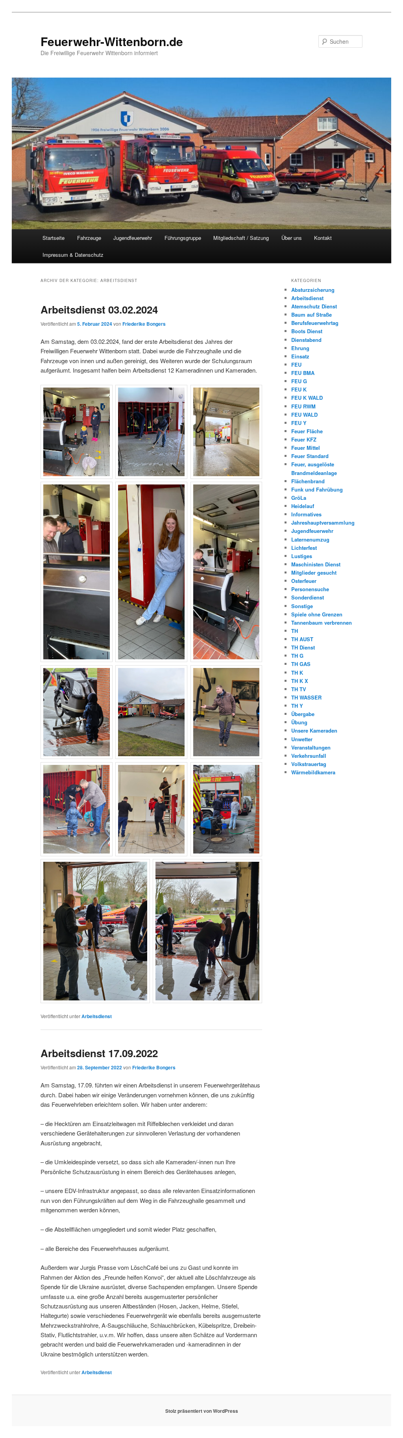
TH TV (298, 689)
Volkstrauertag (308, 764)
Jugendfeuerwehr (132, 237)
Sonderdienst (307, 597)
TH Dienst (303, 647)
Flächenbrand (308, 481)
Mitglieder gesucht (313, 572)
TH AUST (302, 639)
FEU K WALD (307, 397)
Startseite (54, 237)
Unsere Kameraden (314, 730)
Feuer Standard (310, 456)
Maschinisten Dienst (315, 564)
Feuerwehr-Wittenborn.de (112, 41)
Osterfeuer (303, 580)
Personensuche (310, 589)
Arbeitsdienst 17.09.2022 (99, 1053)
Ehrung (300, 348)
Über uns (291, 237)
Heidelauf (302, 506)
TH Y (297, 705)
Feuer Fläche (307, 431)
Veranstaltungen (311, 747)
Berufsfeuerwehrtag (314, 323)
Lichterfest (304, 547)
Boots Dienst (306, 331)
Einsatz (300, 356)
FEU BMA (302, 373)
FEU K (299, 389)
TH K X (299, 681)
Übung (299, 722)
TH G (297, 655)
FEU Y (299, 423)
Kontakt (323, 237)
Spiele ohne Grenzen (316, 614)
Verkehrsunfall (308, 755)
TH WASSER (306, 697)
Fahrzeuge (89, 237)
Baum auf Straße (311, 314)
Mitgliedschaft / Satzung (241, 237)
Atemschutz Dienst (314, 306)
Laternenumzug (310, 539)
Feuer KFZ (303, 439)
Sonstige (302, 606)
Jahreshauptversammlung (323, 522)
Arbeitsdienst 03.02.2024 (99, 309)
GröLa (298, 497)
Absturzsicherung (313, 289)
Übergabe (302, 714)
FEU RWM (303, 406)
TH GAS (301, 664)
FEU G (299, 381)
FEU (296, 364)
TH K (297, 672)
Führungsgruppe (183, 237)
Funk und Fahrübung (317, 489)
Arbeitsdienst (96, 1016)
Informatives (306, 514)
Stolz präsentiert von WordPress (201, 1410)
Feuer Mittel (305, 447)
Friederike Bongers (144, 323)
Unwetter (301, 739)
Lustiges (301, 556)
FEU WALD (304, 414)
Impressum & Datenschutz (73, 254)
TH (294, 631)
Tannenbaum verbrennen (321, 622)
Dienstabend (306, 339)
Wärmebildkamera (313, 772)
